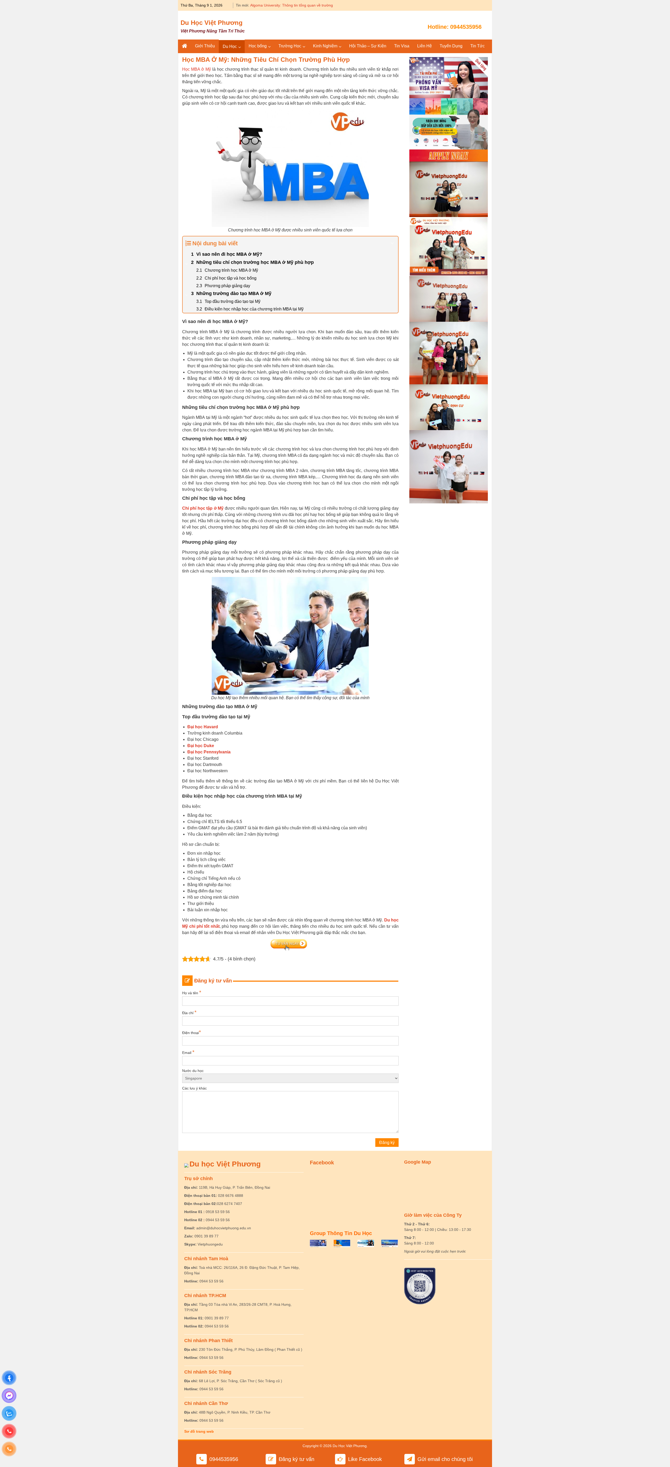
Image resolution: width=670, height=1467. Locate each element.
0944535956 (466, 27)
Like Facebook (365, 1459)
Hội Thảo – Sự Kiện (367, 46)
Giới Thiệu (205, 46)
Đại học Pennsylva (206, 752)
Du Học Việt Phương (212, 22)
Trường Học (289, 46)
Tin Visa (401, 46)
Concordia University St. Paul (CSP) (279, 5)
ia (229, 752)
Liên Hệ (424, 46)
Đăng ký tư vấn (296, 1459)
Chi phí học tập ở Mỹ (203, 508)
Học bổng (258, 46)
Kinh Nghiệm (325, 46)
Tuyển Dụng (451, 46)
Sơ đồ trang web (199, 1431)
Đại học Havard (202, 727)
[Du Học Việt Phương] (184, 46)
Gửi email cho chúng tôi (445, 1459)
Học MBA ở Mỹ (196, 69)
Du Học (230, 46)
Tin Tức (477, 46)
